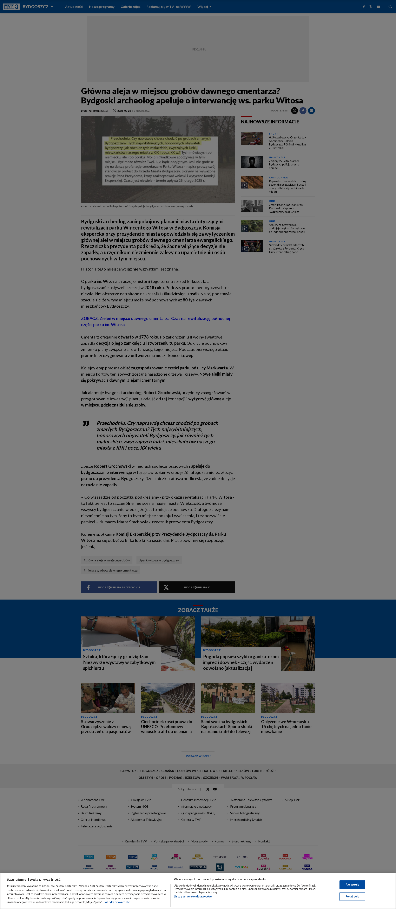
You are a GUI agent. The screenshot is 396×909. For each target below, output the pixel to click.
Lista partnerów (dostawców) (193, 896)
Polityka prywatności (117, 902)
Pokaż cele (352, 896)
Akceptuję (352, 884)
